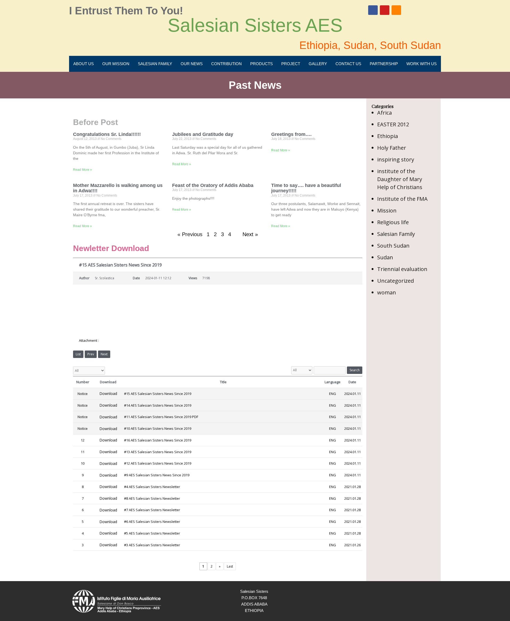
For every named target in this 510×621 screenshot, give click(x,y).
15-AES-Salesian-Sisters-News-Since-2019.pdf (139, 340)
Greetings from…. (291, 134)
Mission (387, 210)
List (78, 354)
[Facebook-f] (420, 601)
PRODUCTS (261, 63)
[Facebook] (373, 10)
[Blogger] (396, 10)
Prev (90, 354)
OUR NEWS (192, 63)
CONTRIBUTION (226, 63)
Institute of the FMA (402, 198)
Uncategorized (395, 280)
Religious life (393, 222)
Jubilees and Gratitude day (202, 134)
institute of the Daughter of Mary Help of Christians (399, 179)
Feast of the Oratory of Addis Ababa (212, 185)
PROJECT (290, 63)
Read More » (82, 170)
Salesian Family (396, 233)
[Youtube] (384, 10)
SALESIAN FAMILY (155, 63)
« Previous (189, 234)
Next (104, 354)
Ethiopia (387, 136)
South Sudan (393, 245)
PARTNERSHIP (384, 63)
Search (355, 370)
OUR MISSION (115, 63)
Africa (384, 112)
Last (230, 566)
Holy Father (391, 147)
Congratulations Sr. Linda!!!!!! (107, 134)
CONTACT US (348, 63)
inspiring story (395, 159)
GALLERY (318, 63)
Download (108, 393)
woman (386, 292)
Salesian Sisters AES (255, 25)
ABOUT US (83, 63)
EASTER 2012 (393, 124)
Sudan (385, 257)
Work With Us (421, 63)
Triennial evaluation (402, 269)
